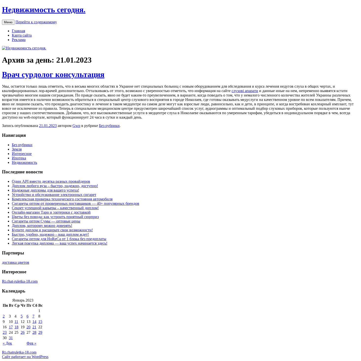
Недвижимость (24, 162)
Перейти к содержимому (36, 22)
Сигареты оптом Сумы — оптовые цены (46, 221)
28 (34, 332)
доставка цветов (15, 262)
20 (28, 327)
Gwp (76, 126)
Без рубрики (109, 126)
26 (23, 332)
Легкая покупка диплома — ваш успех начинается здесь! (59, 243)
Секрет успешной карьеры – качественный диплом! (55, 208)
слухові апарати (245, 91)
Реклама (19, 40)
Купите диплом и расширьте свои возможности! (52, 230)
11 (16, 321)
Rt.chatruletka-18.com (19, 352)
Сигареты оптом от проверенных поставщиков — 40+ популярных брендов (75, 203)
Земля (17, 149)
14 (34, 321)
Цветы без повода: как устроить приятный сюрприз (55, 217)
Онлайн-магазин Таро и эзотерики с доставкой (51, 212)
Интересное (22, 154)
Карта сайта (22, 35)
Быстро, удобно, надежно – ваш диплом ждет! (50, 234)
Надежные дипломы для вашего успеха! (45, 190)
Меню (8, 22)
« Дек (7, 343)
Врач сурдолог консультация (53, 74)
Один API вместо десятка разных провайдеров (51, 181)
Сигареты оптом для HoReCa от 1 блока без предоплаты (59, 239)
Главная (18, 31)
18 (16, 327)
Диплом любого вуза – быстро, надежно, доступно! (55, 186)
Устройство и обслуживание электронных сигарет (54, 195)
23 (5, 332)
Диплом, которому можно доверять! (42, 225)
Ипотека (19, 158)
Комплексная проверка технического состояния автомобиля (62, 199)
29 (40, 332)
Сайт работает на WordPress (25, 357)
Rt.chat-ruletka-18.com (20, 281)
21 (34, 327)
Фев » (31, 343)
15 (40, 321)
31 (11, 338)
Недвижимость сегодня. (43, 9)
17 (11, 327)
